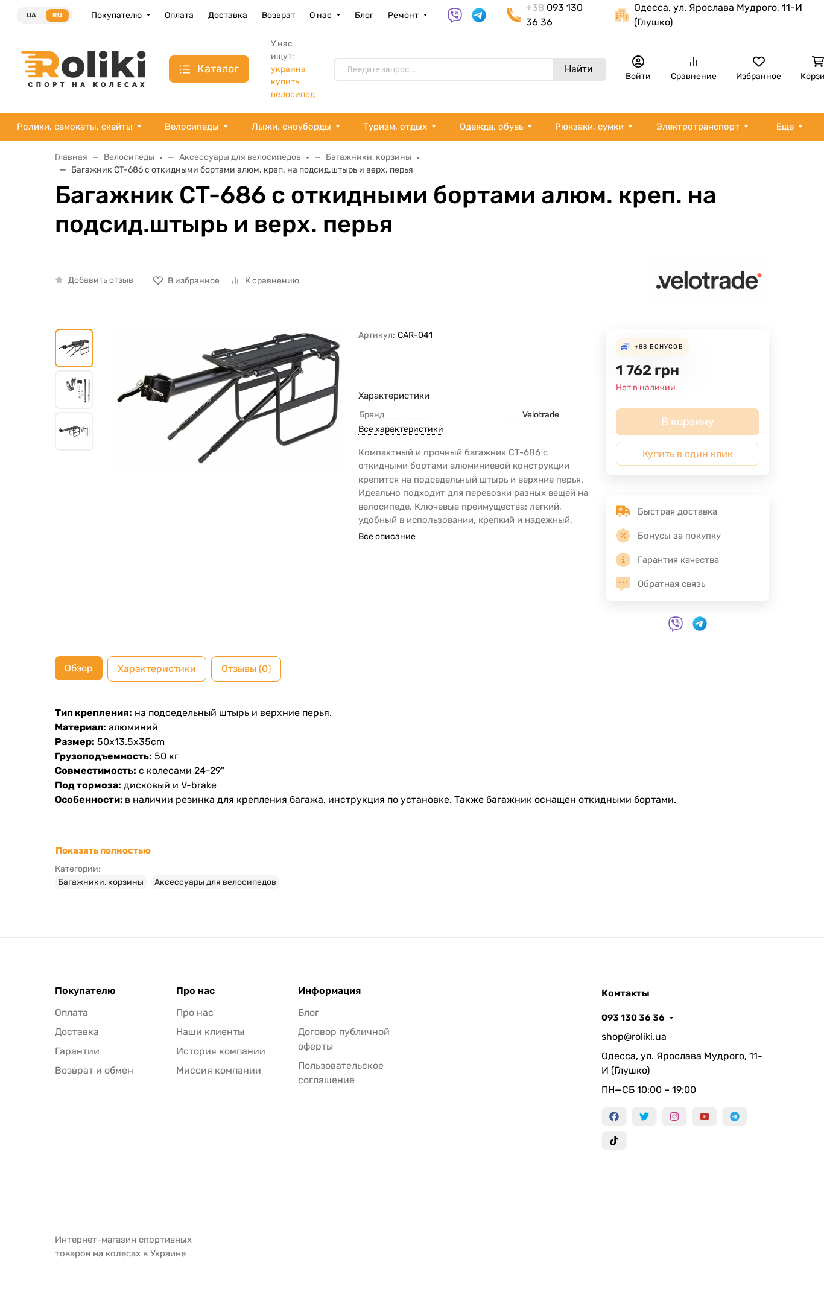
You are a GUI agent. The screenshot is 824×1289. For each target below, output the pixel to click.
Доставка (227, 15)
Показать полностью (103, 850)
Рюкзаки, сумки (589, 126)
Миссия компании (218, 1070)
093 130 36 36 (633, 1017)
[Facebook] (614, 1116)
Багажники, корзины (101, 882)
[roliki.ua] (83, 68)
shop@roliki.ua (634, 1036)
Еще (785, 126)
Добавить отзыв (100, 280)
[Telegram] (734, 1116)
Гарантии (77, 1051)
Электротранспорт (698, 126)
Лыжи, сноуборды (291, 126)
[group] (228, 473)
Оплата (179, 15)
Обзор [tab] (79, 668)
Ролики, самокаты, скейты (75, 126)
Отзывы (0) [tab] (246, 668)
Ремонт (403, 15)
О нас (320, 15)
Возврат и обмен (94, 1070)
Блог (364, 15)
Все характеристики (400, 429)
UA (31, 15)
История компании (220, 1051)
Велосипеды (192, 126)
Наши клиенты (210, 1031)
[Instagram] (674, 1116)
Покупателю (116, 15)
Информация (329, 991)
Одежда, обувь (491, 126)
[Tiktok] (614, 1140)
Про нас (195, 991)
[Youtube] (704, 1116)
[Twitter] (644, 1116)
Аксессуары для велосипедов (215, 882)
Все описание (387, 536)
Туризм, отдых (395, 126)
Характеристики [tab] (157, 668)
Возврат (278, 15)
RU (57, 15)
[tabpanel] (412, 797)
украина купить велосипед (293, 82)
